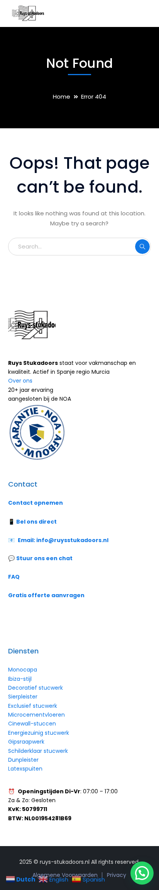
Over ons (20, 381)
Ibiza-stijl (20, 679)
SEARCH (142, 246)
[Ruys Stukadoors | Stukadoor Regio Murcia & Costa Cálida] (27, 13)
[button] (142, 873)
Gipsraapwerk (26, 742)
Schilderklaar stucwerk (38, 751)
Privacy (116, 875)
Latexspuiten (25, 768)
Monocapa (22, 669)
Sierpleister (22, 696)
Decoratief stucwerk (35, 688)
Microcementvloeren (36, 715)
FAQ (14, 577)
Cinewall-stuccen (33, 723)
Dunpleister (23, 760)
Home (61, 96)
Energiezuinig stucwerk (38, 733)
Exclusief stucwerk (32, 706)
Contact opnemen (35, 503)
